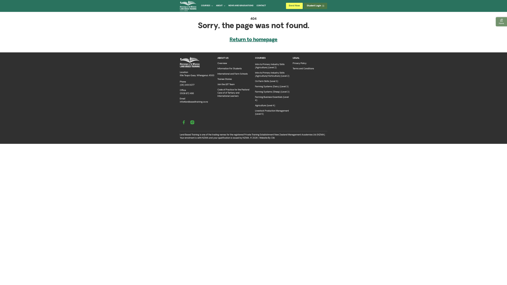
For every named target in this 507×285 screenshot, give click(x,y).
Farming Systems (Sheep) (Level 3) (272, 92)
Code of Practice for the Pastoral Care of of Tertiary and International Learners (233, 93)
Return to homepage (253, 40)
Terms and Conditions (303, 69)
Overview (222, 63)
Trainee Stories (224, 79)
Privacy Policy (299, 63)
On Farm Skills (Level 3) (266, 81)
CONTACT (261, 6)
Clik (273, 138)
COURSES (205, 6)
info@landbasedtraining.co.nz (194, 102)
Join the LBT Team (226, 85)
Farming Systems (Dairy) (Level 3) (271, 87)
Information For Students (229, 69)
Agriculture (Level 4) (265, 106)
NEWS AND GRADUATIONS (240, 6)
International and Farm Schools (232, 74)
